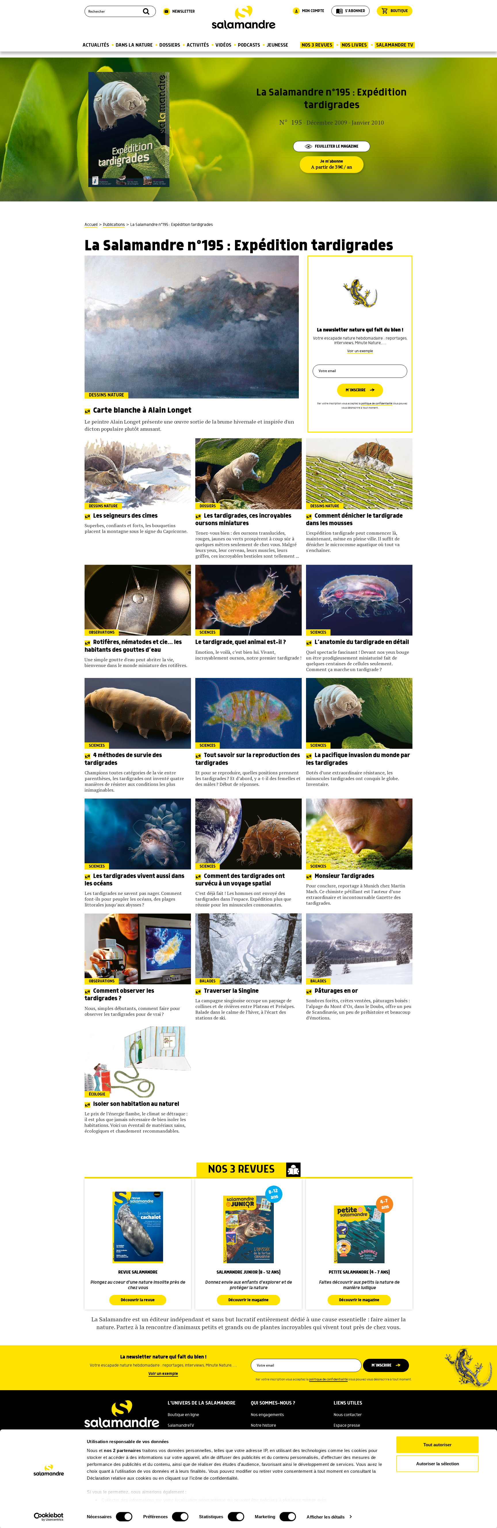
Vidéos (223, 45)
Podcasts (249, 45)
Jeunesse (277, 45)
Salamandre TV (394, 45)
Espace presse (347, 1425)
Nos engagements (267, 1415)
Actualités (96, 45)
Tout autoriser (437, 1444)
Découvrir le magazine (248, 1300)
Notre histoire (263, 1425)
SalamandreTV (181, 1425)
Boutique (394, 10)
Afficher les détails (326, 1516)
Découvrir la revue (138, 1300)
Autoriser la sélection (437, 1463)
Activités (198, 45)
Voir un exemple (360, 351)
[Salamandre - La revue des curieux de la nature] (243, 17)
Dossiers (169, 45)
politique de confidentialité (376, 403)
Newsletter (179, 11)
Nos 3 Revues (317, 45)
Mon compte (309, 11)
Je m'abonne (331, 164)
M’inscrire (356, 390)
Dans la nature (134, 45)
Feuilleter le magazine (336, 146)
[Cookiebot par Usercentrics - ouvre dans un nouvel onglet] (49, 1516)
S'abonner (350, 10)
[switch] (180, 1516)
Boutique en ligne (183, 1415)
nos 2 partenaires (122, 1450)
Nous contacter (348, 1415)
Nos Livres (354, 45)
